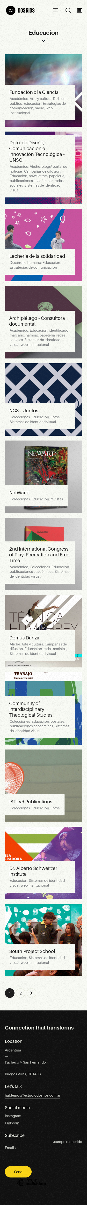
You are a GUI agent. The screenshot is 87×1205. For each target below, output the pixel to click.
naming (32, 335)
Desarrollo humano (25, 263)
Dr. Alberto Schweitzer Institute (33, 871)
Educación (32, 103)
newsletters (38, 176)
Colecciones (20, 417)
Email (11, 1148)
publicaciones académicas (31, 181)
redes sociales (55, 649)
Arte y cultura (40, 99)
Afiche (35, 166)
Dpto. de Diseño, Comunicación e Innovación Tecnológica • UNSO (37, 151)
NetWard (19, 492)
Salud (39, 108)
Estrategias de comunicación (33, 267)
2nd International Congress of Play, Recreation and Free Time (39, 554)
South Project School (32, 951)
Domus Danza (24, 637)
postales (57, 721)
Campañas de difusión (42, 171)
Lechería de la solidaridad (37, 256)
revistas (57, 499)
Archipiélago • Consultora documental (37, 321)
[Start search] (68, 10)
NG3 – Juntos (23, 410)
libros (55, 417)
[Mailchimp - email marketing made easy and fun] (31, 1186)
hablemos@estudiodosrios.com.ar (32, 1095)
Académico (19, 99)
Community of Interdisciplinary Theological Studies (30, 709)
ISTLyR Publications (30, 801)
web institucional (35, 345)
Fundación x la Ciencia (34, 92)
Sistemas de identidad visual (33, 422)
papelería (56, 176)
